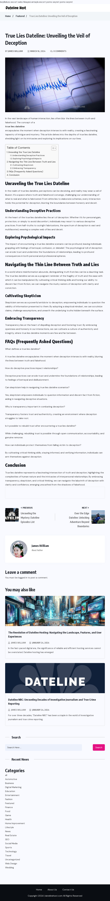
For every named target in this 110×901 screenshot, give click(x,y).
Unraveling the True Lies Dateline (24, 152)
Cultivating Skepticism (23, 165)
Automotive (11, 779)
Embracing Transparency (24, 168)
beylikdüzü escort (8, 2)
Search (98, 747)
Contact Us (68, 889)
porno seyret (52, 2)
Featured (20, 16)
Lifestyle (9, 827)
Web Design (11, 863)
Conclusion (14, 175)
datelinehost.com (54, 895)
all (6, 775)
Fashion (8, 799)
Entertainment (12, 795)
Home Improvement (15, 823)
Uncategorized (12, 859)
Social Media (11, 843)
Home (8, 16)
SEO (7, 839)
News (8, 831)
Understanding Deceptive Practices (28, 155)
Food (7, 811)
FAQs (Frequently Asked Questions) (26, 171)
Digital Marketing (13, 787)
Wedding (9, 867)
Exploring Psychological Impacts (27, 158)
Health (8, 819)
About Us (52, 889)
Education (10, 791)
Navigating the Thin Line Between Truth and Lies (32, 162)
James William (18, 643)
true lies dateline (15, 126)
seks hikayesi (24, 2)
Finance (9, 807)
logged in (22, 577)
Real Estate (11, 835)
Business (9, 783)
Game (8, 815)
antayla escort (38, 2)
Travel (8, 855)
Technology (11, 851)
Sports (8, 847)
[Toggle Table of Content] (52, 148)
